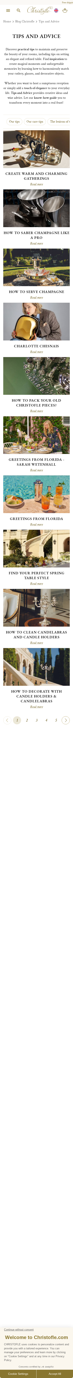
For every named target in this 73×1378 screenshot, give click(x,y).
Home (7, 21)
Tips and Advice (49, 21)
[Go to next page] (66, 720)
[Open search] (19, 10)
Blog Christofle (24, 21)
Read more (36, 184)
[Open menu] (8, 10)
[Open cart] (65, 10)
